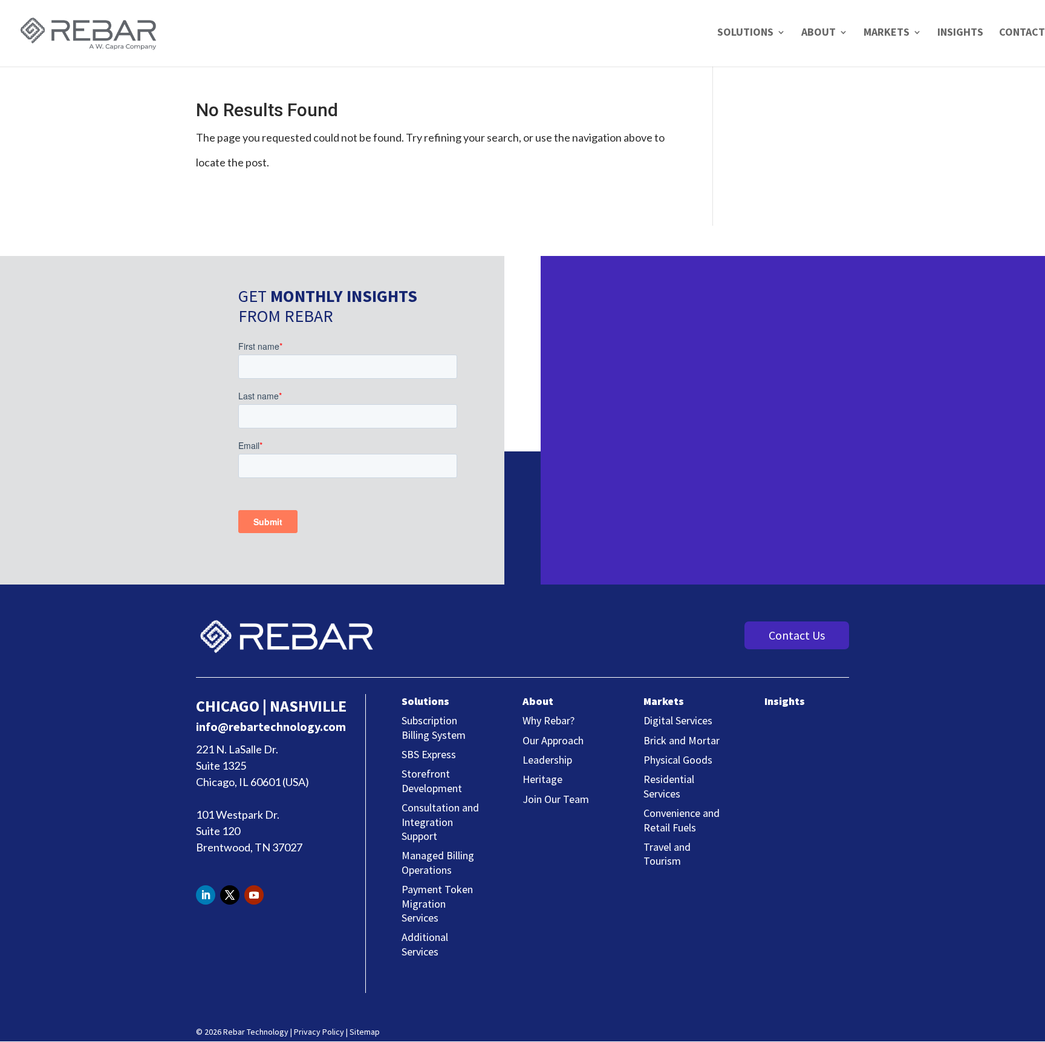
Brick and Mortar (681, 740)
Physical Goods (677, 760)
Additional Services (425, 944)
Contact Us (797, 635)
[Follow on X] (229, 895)
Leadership (547, 760)
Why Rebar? (548, 720)
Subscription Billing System (434, 727)
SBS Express (429, 754)
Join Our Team (555, 799)
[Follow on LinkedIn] (205, 895)
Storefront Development (432, 781)
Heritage (542, 779)
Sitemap (365, 1031)
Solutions (745, 33)
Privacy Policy (319, 1031)
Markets (887, 33)
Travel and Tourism (667, 854)
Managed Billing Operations (438, 862)
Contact (1022, 32)
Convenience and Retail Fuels (681, 820)
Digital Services (677, 720)
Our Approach (553, 740)
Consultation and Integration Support (440, 822)
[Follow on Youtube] (254, 895)
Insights (960, 33)
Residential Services (668, 786)
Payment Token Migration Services (437, 903)
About (818, 33)
